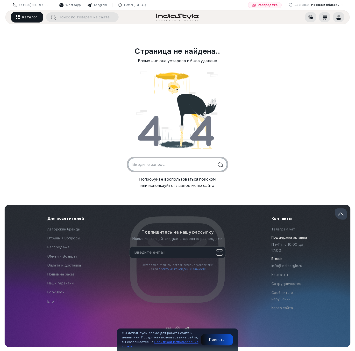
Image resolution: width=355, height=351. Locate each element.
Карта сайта (282, 308)
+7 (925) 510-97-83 (34, 5)
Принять (217, 339)
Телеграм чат (283, 229)
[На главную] (177, 17)
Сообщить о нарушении (282, 295)
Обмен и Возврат (62, 256)
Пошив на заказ (61, 274)
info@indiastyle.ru (286, 266)
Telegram (100, 5)
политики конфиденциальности (182, 269)
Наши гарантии (60, 283)
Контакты (279, 275)
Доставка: (316, 5)
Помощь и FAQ (135, 5)
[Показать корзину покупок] (324, 17)
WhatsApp (73, 5)
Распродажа (267, 5)
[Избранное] (310, 17)
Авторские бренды (63, 229)
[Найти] (51, 17)
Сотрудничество (286, 284)
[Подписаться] (219, 252)
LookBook (55, 292)
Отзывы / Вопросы (63, 238)
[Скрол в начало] (341, 214)
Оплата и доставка (64, 265)
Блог (51, 301)
